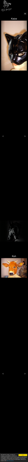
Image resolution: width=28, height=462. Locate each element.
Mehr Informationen (10, 460)
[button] (3, 136)
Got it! (23, 455)
